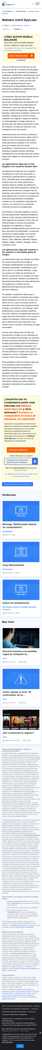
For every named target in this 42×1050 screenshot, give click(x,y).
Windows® (18, 470)
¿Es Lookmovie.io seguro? (18, 732)
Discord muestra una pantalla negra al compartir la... (20, 653)
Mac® (25, 470)
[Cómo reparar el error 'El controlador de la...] (21, 679)
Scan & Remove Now (18, 56)
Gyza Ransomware (13, 565)
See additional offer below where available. (18, 48)
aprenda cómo (34, 854)
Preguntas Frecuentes (19, 995)
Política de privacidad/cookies (30, 968)
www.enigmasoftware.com (21, 901)
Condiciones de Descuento (23, 993)
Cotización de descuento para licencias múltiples (17, 461)
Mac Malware (7, 531)
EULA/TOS (7, 852)
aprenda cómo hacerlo (8, 999)
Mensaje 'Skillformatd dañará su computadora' (19, 526)
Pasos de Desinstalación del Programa (20, 1006)
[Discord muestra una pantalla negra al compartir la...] (21, 638)
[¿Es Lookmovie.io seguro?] (21, 720)
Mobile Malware (21, 11)
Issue (5, 658)
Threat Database (7, 11)
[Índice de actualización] (21, 590)
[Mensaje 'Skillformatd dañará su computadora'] (21, 511)
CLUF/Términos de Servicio (23, 991)
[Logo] (8, 4)
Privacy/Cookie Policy (14, 50)
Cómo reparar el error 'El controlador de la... (17, 693)
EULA (34, 48)
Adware (16, 607)
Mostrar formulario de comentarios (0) (17, 484)
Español (33, 4)
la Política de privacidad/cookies (21, 852)
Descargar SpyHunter (18, 450)
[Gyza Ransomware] (21, 552)
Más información (7, 1042)
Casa (4, 1006)
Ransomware (8, 569)
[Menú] (37, 4)
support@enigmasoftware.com (19, 925)
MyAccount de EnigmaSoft (25, 927)
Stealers (27, 25)
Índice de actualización (16, 603)
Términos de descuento (9, 970)
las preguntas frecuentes (20, 816)
